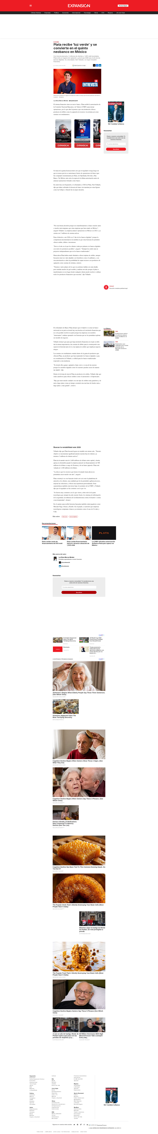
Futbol (76, 1094)
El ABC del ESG (78, 1079)
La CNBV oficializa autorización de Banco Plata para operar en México (103, 543)
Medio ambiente (56, 1113)
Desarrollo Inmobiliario (58, 1104)
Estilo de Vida (78, 1116)
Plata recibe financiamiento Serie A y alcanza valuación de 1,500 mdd (78, 543)
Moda (31, 1113)
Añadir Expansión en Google (80, 65)
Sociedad (32, 1104)
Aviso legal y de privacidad (61, 1131)
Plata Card (64, 516)
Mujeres (110, 13)
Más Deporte (77, 1101)
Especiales (77, 1090)
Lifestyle (76, 1102)
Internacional (76, 13)
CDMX (116, 331)
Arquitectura (55, 1107)
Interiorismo (55, 1109)
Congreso (32, 1098)
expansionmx (75, 1124)
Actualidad (77, 1085)
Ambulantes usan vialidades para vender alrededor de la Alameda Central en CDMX (121, 347)
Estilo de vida (56, 1085)
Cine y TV (55, 1094)
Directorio (83, 1131)
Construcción (56, 1102)
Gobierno (32, 1094)
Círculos (32, 1112)
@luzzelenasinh (73, 100)
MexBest (76, 1107)
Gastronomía (77, 1109)
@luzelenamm (65, 566)
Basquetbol (77, 1099)
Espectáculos (34, 1109)
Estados (32, 1101)
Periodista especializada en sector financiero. (70, 559)
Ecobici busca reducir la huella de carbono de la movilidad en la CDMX (121, 335)
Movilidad (55, 1118)
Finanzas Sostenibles (80, 1075)
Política (56, 13)
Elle (53, 1079)
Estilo (53, 1090)
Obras (96, 13)
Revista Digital (123, 5)
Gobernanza (55, 1116)
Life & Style (55, 1088)
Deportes (54, 1093)
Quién (31, 1107)
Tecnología (87, 13)
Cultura (54, 1075)
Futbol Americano (79, 1098)
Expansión (33, 1076)
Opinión (32, 1102)
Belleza (32, 1115)
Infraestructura (56, 1105)
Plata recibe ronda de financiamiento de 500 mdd (52, 542)
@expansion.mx (81, 1124)
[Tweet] (94, 65)
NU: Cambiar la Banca (116, 124)
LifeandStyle (33, 1090)
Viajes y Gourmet (35, 1117)
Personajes (77, 1113)
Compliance (48, 1131)
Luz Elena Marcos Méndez (66, 557)
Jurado (76, 1118)
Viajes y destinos (79, 1112)
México (32, 1096)
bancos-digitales (73, 516)
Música (54, 1096)
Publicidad (40, 1131)
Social (53, 1115)
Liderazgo (77, 1087)
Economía (65, 13)
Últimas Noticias (36, 13)
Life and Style (120, 13)
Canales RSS (75, 1131)
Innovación (77, 1077)
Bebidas (76, 1110)
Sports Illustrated (79, 1093)
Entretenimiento (56, 1091)
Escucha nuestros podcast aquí (118, 288)
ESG (103, 13)
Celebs (54, 1083)
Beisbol (76, 1096)
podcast (111, 286)
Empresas (47, 13)
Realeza (32, 1110)
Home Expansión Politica (37, 1079)
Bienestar (77, 1115)
